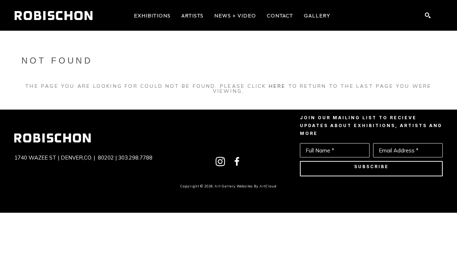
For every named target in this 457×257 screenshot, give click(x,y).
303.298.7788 (135, 157)
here (277, 86)
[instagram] (220, 161)
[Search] (428, 15)
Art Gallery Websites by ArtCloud (246, 186)
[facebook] (236, 161)
